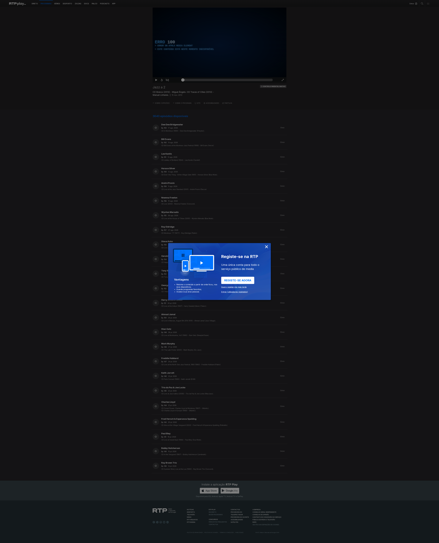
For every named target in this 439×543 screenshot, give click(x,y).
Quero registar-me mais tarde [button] (234, 287)
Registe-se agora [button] (237, 280)
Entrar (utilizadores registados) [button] (234, 292)
